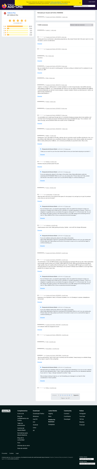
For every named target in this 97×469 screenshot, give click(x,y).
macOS (35, 419)
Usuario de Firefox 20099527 (53, 115)
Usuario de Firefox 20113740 (53, 49)
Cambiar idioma (83, 457)
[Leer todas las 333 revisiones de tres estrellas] (17, 30)
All (33, 430)
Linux (34, 427)
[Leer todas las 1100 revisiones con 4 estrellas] (17, 28)
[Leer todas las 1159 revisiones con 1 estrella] (17, 34)
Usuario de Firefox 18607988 (53, 355)
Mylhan (48, 161)
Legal (17, 453)
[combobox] (84, 6)
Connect (66, 413)
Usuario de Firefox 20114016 (53, 37)
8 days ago (53, 101)
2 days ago (64, 49)
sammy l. (48, 30)
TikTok (81, 419)
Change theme (83, 461)
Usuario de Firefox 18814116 (53, 85)
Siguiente (76, 395)
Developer (67, 419)
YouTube (82, 416)
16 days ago (67, 149)
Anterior (54, 395)
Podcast (82, 425)
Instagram (82, 413)
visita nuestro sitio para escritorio (59, 3)
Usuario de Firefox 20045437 (53, 253)
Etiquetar (40, 43)
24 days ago (53, 187)
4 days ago (51, 55)
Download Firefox (38, 413)
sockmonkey (49, 194)
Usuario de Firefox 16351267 (53, 324)
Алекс (47, 101)
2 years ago (65, 17)
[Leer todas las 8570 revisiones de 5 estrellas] (17, 26)
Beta (49, 416)
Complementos (22, 411)
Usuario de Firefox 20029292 (53, 295)
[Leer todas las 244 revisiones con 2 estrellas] (17, 32)
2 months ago (64, 324)
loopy (47, 187)
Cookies (11, 453)
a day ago (53, 30)
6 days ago (64, 66)
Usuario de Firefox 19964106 (53, 335)
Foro (18, 442)
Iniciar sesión (92, 1)
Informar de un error (23, 445)
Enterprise (51, 424)
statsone (48, 225)
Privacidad (4, 453)
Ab (47, 55)
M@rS (47, 135)
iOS (34, 422)
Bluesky (81, 422)
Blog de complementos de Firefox (23, 418)
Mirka (47, 388)
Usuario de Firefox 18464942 (53, 17)
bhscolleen (49, 348)
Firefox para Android (55, 2)
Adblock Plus (11, 13)
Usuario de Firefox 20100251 (53, 108)
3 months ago (52, 388)
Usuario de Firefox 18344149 (53, 128)
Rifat (47, 78)
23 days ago (53, 161)
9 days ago (64, 115)
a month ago (54, 225)
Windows (36, 416)
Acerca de (20, 413)
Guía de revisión (22, 448)
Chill (47, 341)
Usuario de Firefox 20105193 (53, 66)
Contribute (67, 416)
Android (35, 425)
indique (12, 457)
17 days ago (53, 135)
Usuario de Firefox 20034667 (53, 259)
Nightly (50, 413)
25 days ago (56, 194)
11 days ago (64, 128)
